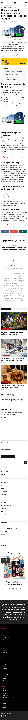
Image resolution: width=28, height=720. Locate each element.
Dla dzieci (4, 482)
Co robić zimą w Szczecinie (9, 479)
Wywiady (3, 542)
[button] (4, 597)
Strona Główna (4, 7)
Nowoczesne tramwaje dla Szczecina (12, 71)
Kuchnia (3, 502)
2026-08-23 (4, 362)
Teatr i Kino (4, 531)
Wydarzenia (4, 540)
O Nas (4, 703)
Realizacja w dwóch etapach (11, 74)
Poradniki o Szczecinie (7, 520)
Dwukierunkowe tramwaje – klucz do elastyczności (13, 77)
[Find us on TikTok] (5, 716)
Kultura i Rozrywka (6, 672)
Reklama (5, 707)
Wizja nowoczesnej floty (10, 79)
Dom (2, 485)
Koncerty (4, 500)
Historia (3, 494)
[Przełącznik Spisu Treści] (23, 69)
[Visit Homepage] (14, 2)
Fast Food (5, 691)
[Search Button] (26, 2)
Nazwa (3, 436)
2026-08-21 (4, 389)
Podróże (3, 514)
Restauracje (6, 688)
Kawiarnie (5, 693)
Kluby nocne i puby (7, 695)
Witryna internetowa (6, 449)
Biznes (3, 474)
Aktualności (17, 7)
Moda (2, 511)
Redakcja (6, 21)
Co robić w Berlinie (6, 477)
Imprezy (3, 497)
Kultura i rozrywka (6, 505)
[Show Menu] (2, 2)
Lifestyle (3, 508)
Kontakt (5, 705)
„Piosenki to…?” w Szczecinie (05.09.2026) (13, 583)
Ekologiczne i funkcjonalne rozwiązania (14, 72)
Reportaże (4, 522)
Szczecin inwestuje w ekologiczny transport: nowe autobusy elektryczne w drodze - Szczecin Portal (13, 400)
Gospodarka (4, 491)
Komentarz (4, 417)
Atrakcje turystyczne (8, 697)
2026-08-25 (4, 336)
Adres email (4, 443)
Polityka (3, 517)
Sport (3, 525)
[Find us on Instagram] (3, 716)
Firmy (2, 488)
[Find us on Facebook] (1, 716)
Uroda (3, 534)
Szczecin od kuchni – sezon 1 (9, 528)
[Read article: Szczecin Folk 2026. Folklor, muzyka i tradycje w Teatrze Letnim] (14, 321)
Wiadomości (10, 7)
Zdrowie (3, 545)
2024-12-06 (14, 21)
